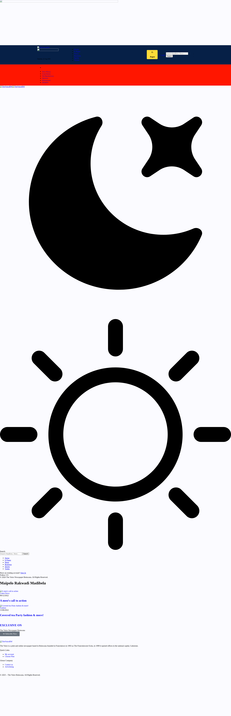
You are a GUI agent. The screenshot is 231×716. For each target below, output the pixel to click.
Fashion (3, 608)
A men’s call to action (13, 600)
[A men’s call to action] (9, 591)
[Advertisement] (72, 697)
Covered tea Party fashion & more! (22, 615)
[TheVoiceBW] (12, 87)
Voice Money (46, 72)
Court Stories (46, 74)
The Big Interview (48, 76)
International (46, 80)
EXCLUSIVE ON (11, 625)
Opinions (45, 78)
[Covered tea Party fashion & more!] (14, 606)
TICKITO (45, 82)
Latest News (5, 593)
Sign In (23, 573)
